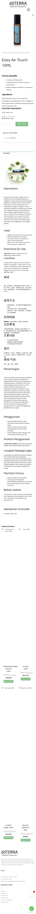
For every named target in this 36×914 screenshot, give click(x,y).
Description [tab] (6, 153)
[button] (3, 10)
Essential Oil (11, 52)
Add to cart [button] (8, 681)
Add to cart (21, 124)
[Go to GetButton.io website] (32, 912)
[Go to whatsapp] (31, 908)
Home (4, 52)
